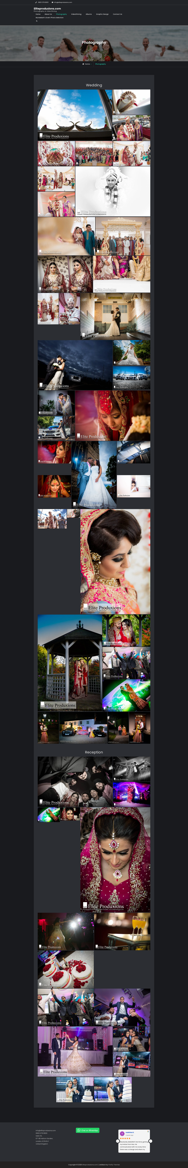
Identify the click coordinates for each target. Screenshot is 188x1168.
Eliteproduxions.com (47, 8)
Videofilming (76, 14)
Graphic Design (102, 14)
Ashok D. (129, 1132)
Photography (61, 14)
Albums (89, 14)
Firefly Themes (114, 1165)
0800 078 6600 (43, 2)
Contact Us (117, 14)
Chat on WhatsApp (89, 1130)
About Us (48, 14)
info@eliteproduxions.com (63, 2)
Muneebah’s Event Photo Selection (49, 18)
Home (38, 14)
